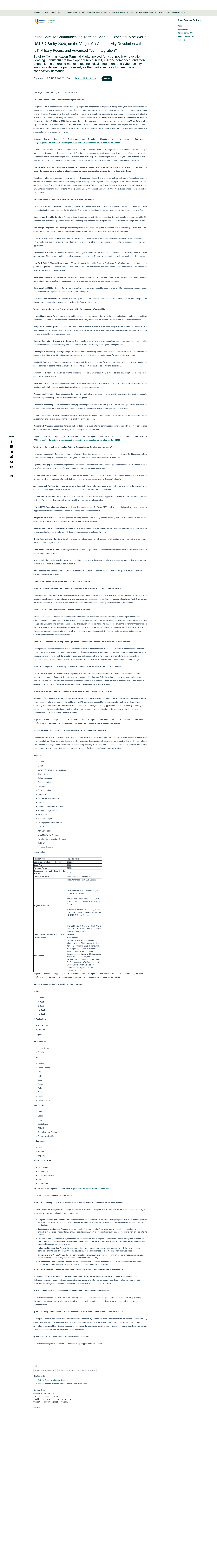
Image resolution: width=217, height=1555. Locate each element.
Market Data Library (85, 78)
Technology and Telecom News (170, 12)
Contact (36, 1407)
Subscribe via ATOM (186, 36)
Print (180, 26)
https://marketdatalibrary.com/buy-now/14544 (90, 1188)
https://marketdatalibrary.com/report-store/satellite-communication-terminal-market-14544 (80, 143)
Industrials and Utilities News (141, 12)
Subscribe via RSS (185, 33)
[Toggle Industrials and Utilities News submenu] (155, 12)
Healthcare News (119, 12)
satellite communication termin (44, 1370)
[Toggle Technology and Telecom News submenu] (185, 12)
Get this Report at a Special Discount (53, 1380)
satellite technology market (87, 1370)
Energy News (72, 12)
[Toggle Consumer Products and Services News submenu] (64, 12)
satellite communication (66, 1370)
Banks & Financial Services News (94, 12)
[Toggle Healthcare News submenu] (128, 12)
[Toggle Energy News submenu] (79, 12)
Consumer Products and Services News (46, 12)
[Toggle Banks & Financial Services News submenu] (109, 12)
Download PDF (184, 29)
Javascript (182, 40)
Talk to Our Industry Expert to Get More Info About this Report (63, 1384)
